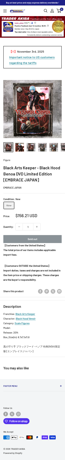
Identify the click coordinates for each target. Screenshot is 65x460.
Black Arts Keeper (25, 313)
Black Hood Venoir (26, 318)
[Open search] (46, 11)
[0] (59, 11)
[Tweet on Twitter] (53, 291)
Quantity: (8, 226)
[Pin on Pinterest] (46, 291)
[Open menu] (5, 11)
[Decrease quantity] (19, 226)
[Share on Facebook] (40, 291)
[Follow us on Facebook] (5, 414)
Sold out (32, 239)
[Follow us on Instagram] (18, 414)
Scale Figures (22, 323)
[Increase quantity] (36, 226)
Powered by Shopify (12, 453)
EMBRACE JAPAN (12, 187)
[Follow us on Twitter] (12, 414)
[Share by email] (59, 291)
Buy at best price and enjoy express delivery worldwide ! (32, 2)
